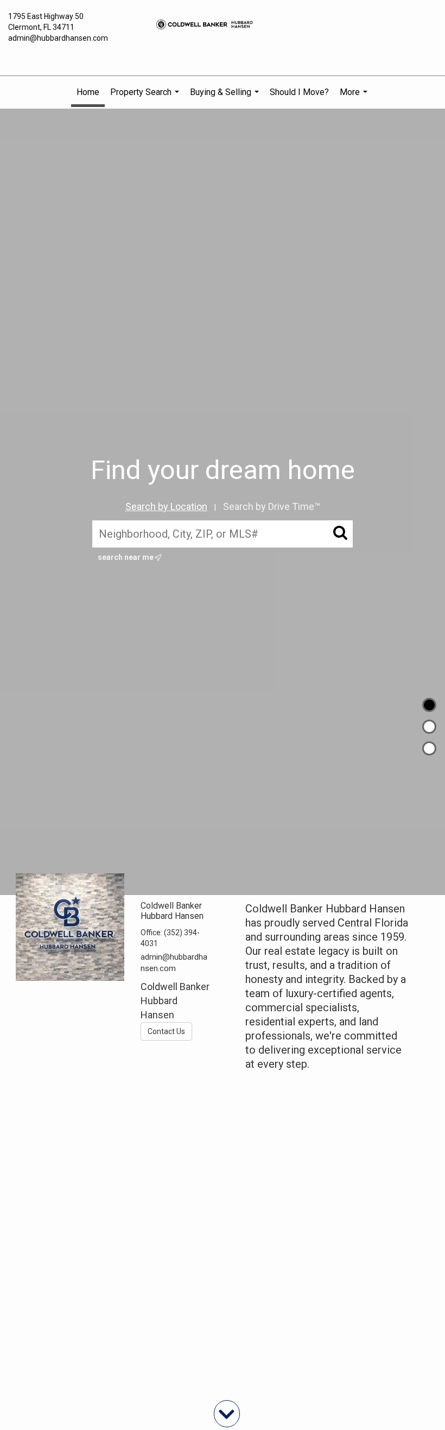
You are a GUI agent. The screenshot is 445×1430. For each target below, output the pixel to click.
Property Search (146, 98)
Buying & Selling (226, 98)
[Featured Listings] (429, 727)
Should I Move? (299, 92)
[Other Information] (429, 748)
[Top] (429, 705)
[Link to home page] (222, 24)
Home (88, 92)
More (355, 98)
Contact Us (166, 1031)
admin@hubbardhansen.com (58, 38)
